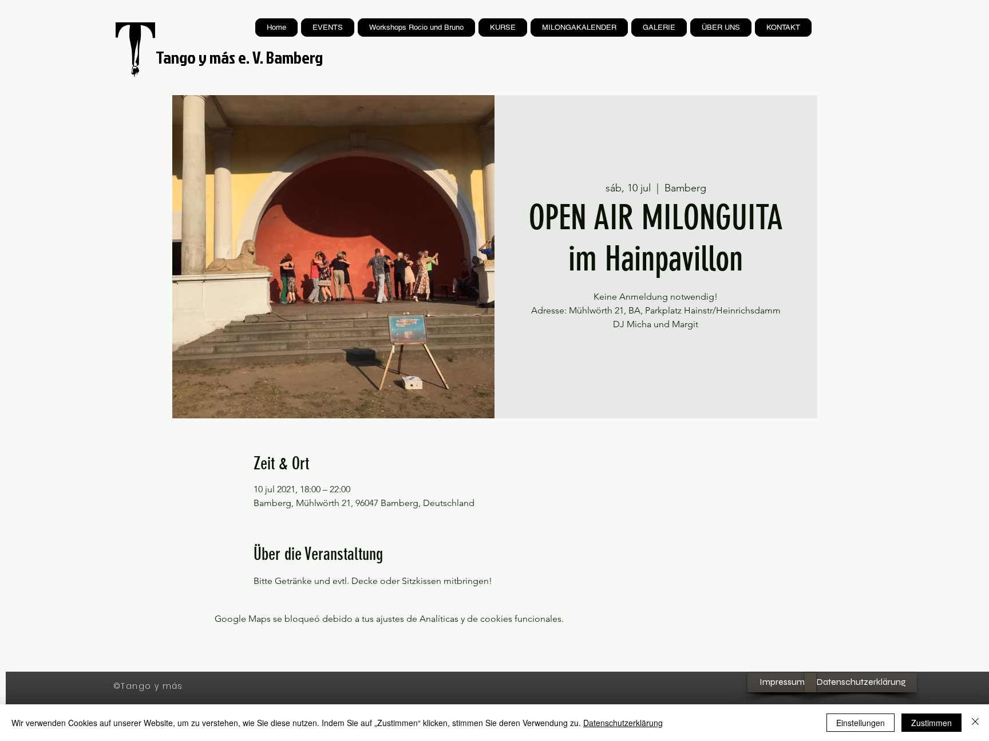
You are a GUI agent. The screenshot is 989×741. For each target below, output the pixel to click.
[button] (502, 27)
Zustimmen (931, 722)
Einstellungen (860, 722)
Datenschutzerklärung (623, 722)
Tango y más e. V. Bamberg (239, 57)
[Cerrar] (975, 722)
